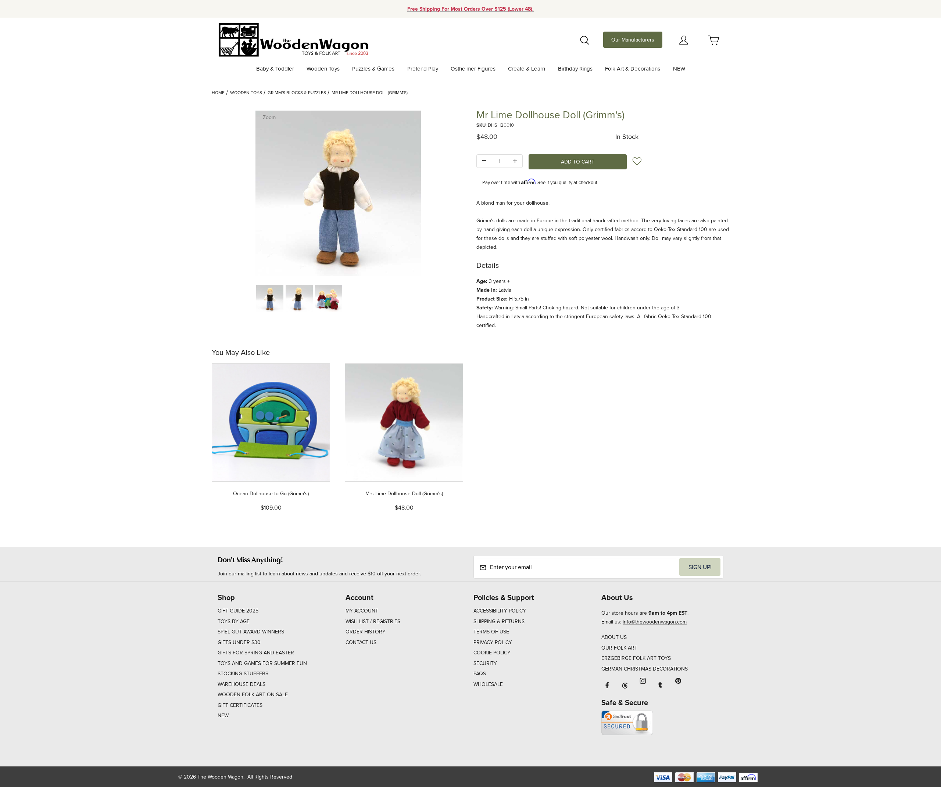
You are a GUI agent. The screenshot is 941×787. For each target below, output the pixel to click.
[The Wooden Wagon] (293, 39)
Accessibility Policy (499, 610)
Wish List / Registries (373, 621)
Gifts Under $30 (239, 642)
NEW (223, 715)
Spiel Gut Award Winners (251, 631)
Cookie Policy (492, 652)
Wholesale (488, 684)
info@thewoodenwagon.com (655, 621)
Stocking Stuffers (243, 673)
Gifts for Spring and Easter (256, 652)
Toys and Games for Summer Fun (262, 663)
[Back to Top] (918, 741)
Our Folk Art (619, 647)
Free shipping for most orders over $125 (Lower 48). (470, 8)
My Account (362, 610)
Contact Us (361, 642)
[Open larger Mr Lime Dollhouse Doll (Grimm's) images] (338, 193)
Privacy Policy (492, 642)
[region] (338, 298)
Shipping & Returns (499, 621)
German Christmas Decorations (644, 668)
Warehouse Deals (241, 684)
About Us (614, 637)
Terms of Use (491, 631)
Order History (366, 631)
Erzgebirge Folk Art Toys (636, 658)
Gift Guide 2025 (238, 610)
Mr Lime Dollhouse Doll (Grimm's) (370, 92)
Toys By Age (234, 621)
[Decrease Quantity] (484, 161)
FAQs (479, 673)
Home (218, 92)
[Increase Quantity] (515, 161)
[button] (269, 298)
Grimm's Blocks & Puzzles (297, 92)
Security (485, 663)
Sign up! (700, 567)
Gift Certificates (240, 705)
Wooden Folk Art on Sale (253, 694)
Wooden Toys (246, 92)
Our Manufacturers (632, 39)
